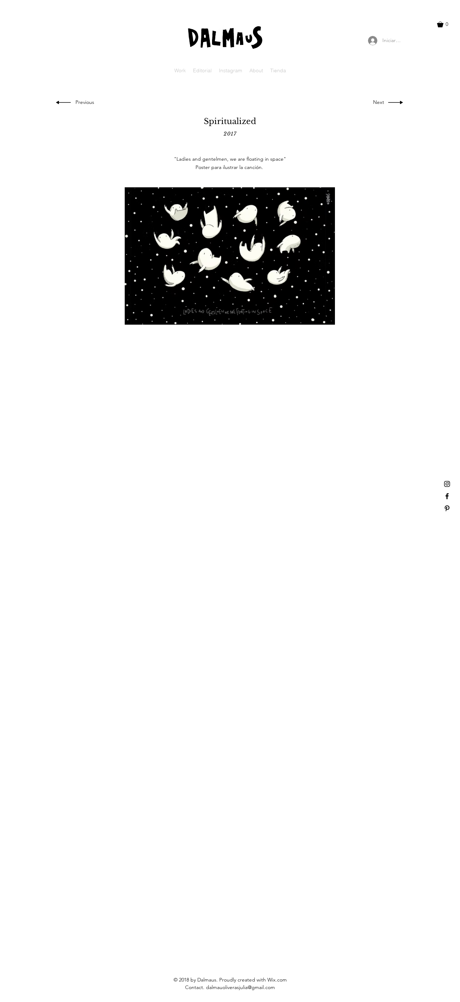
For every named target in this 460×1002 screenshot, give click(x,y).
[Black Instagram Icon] (447, 484)
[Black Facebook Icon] (447, 496)
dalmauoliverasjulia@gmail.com (240, 987)
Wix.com (277, 979)
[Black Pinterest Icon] (447, 508)
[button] (446, 24)
